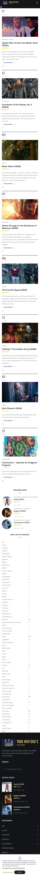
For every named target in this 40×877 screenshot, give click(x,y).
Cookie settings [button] (8, 872)
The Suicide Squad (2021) (14, 290)
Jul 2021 (4, 320)
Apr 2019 (4, 434)
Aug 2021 (4, 261)
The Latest (5, 101)
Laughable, (17, 497)
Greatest (5, 39)
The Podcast (6, 459)
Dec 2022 (4, 138)
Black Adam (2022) (11, 166)
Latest (11, 39)
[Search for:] (20, 769)
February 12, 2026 (19, 516)
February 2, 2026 (18, 528)
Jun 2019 (4, 380)
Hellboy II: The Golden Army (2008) (19, 349)
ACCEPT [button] (19, 872)
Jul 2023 (4, 76)
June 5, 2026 (17, 505)
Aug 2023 (4, 14)
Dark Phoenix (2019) (12, 408)
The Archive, (25, 497)
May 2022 (4, 197)
